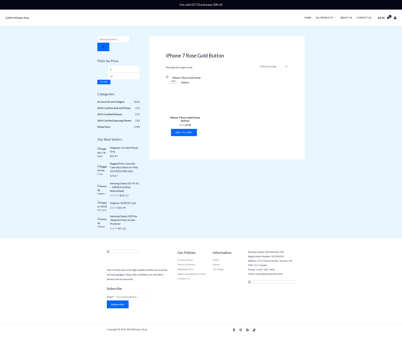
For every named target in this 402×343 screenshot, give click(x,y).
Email (110, 296)
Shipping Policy (185, 269)
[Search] (103, 47)
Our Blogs (218, 269)
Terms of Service (186, 264)
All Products (324, 17)
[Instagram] (240, 330)
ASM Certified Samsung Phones (114, 120)
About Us (346, 17)
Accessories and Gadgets (111, 101)
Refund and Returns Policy (191, 273)
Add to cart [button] (184, 132)
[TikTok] (254, 330)
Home (307, 17)
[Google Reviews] (247, 330)
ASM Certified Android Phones (114, 107)
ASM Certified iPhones (109, 114)
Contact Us (363, 17)
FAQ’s (216, 259)
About (216, 264)
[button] (334, 17)
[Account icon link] (395, 17)
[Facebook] (234, 330)
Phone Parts (103, 126)
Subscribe (117, 304)
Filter (104, 82)
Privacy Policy (185, 259)
